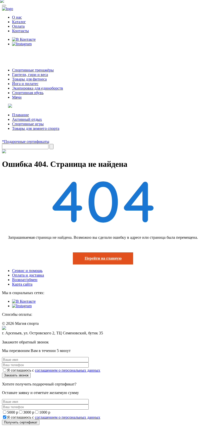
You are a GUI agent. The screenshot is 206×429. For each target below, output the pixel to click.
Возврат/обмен (24, 280)
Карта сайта (22, 284)
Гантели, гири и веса (30, 74)
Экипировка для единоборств (37, 88)
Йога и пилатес (25, 84)
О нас (17, 17)
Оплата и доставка (28, 275)
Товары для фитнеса (29, 79)
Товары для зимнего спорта (35, 128)
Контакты (20, 31)
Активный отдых (27, 119)
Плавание (20, 115)
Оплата (18, 26)
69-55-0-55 (17, 53)
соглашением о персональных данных (67, 370)
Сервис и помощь (27, 270)
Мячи (17, 97)
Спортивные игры (28, 124)
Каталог (19, 22)
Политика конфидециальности (25, 338)
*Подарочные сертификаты (25, 141)
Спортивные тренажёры (33, 70)
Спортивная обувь (27, 93)
